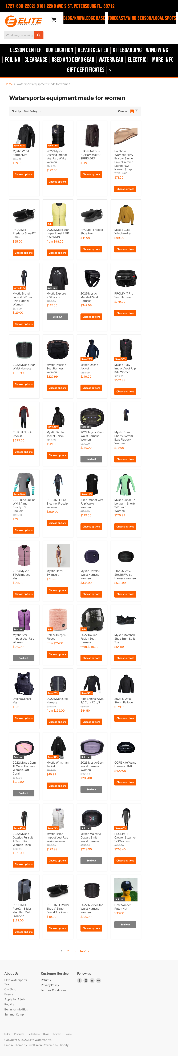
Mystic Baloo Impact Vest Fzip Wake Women (57, 837)
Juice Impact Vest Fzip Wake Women (91, 503)
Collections (34, 1034)
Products (19, 1034)
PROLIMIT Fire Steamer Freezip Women (57, 503)
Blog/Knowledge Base (84, 18)
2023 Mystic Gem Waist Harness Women (92, 766)
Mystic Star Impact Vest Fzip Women (23, 638)
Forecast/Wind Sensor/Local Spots (142, 18)
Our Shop (10, 989)
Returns (46, 980)
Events (8, 994)
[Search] (38, 35)
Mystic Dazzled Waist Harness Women (90, 574)
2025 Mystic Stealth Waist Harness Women (125, 574)
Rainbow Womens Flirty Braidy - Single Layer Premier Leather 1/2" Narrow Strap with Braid (123, 162)
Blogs (46, 1034)
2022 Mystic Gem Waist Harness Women (92, 436)
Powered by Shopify (55, 1045)
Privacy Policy (50, 985)
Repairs (9, 1004)
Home (9, 84)
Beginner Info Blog (16, 1009)
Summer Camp (14, 1014)
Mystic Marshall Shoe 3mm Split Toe (124, 638)
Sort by (16, 111)
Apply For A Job (14, 999)
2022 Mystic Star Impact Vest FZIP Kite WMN (58, 233)
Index (7, 1034)
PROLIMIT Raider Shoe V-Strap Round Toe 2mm (58, 908)
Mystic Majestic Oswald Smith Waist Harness (90, 837)
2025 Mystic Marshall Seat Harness (89, 297)
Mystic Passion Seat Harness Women (56, 368)
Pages (68, 1034)
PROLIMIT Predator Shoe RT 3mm (24, 233)
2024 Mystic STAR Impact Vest (21, 574)
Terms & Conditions (53, 990)
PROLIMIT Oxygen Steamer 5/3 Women (125, 837)
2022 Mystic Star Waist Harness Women (91, 908)
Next (83, 951)
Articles (57, 1034)
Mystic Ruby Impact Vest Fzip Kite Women (125, 368)
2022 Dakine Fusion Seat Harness (88, 638)
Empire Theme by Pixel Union (23, 1045)
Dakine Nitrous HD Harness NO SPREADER (90, 155)
